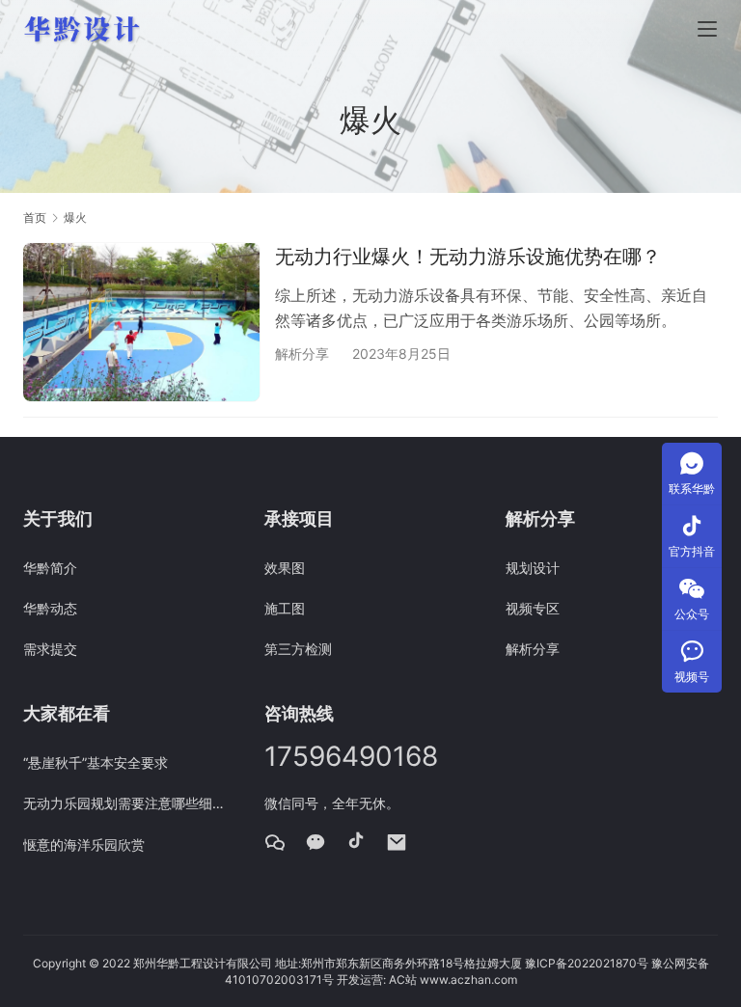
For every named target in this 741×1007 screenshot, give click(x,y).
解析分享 (302, 353)
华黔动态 (50, 608)
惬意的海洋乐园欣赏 (84, 844)
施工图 (284, 608)
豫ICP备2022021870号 (586, 963)
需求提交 (50, 648)
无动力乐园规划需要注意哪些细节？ (129, 803)
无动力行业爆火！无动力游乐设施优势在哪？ (468, 256)
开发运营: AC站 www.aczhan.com (427, 979)
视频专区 (533, 608)
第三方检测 (298, 648)
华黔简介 (50, 567)
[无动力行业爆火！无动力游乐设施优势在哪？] (141, 321)
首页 (34, 217)
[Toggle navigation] (707, 29)
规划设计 (533, 567)
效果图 (284, 567)
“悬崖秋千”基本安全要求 (95, 762)
